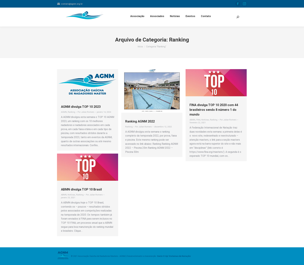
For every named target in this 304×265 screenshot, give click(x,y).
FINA (198, 120)
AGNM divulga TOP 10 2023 (81, 107)
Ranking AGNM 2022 (140, 121)
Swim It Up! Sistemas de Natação (174, 256)
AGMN (64, 112)
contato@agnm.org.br (72, 4)
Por (86, 112)
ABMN (192, 120)
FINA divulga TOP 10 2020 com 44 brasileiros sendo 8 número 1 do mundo (214, 109)
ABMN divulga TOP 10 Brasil (81, 189)
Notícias (205, 120)
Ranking (71, 112)
